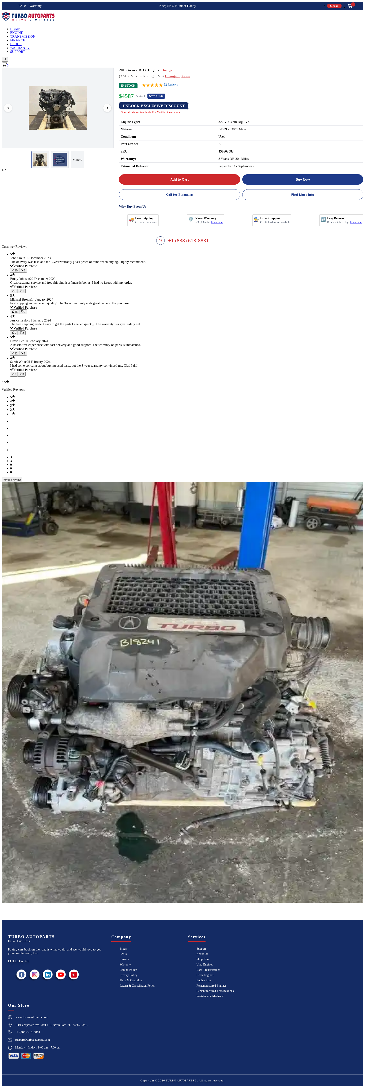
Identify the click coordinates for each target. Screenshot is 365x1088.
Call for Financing (179, 194)
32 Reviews (171, 84)
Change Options (177, 76)
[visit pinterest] (74, 974)
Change (166, 70)
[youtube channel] (61, 974)
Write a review (12, 479)
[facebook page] (22, 974)
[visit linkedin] (48, 974)
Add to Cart (179, 179)
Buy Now (303, 179)
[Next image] (107, 108)
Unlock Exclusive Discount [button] (154, 106)
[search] (5, 59)
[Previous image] (8, 108)
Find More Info (302, 194)
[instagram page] (35, 974)
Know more (217, 222)
